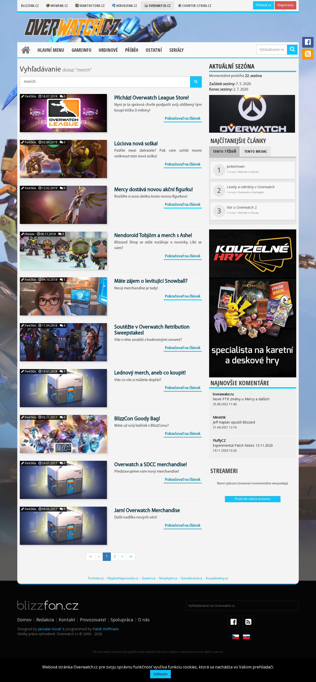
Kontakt (67, 620)
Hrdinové (108, 50)
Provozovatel (93, 620)
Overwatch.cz (159, 5)
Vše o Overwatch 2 (238, 210)
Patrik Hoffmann (106, 629)
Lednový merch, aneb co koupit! (150, 373)
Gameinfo (81, 50)
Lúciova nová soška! (136, 144)
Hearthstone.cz (92, 5)
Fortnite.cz (96, 578)
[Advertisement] (252, 541)
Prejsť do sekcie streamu (252, 499)
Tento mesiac (255, 151)
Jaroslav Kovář (49, 629)
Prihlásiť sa (263, 5)
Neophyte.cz (168, 578)
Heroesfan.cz (126, 5)
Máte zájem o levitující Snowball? (151, 281)
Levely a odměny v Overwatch (246, 189)
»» (130, 556)
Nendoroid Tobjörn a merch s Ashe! (153, 235)
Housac (29, 234)
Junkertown (238, 169)
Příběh (131, 50)
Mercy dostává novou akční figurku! (153, 189)
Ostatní (154, 50)
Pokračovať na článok (182, 119)
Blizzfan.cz (30, 5)
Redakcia (45, 620)
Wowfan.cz (59, 5)
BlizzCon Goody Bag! (137, 419)
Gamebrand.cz (191, 578)
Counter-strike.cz (196, 5)
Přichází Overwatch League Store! (151, 98)
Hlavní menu (51, 50)
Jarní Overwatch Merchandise (147, 510)
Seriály (176, 50)
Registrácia (285, 5)
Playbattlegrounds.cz (122, 578)
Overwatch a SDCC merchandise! (150, 464)
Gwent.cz (148, 578)
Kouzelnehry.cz (217, 578)
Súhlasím (160, 674)
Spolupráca (122, 620)
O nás (144, 620)
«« (90, 556)
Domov (24, 620)
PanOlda (30, 96)
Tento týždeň (224, 151)
